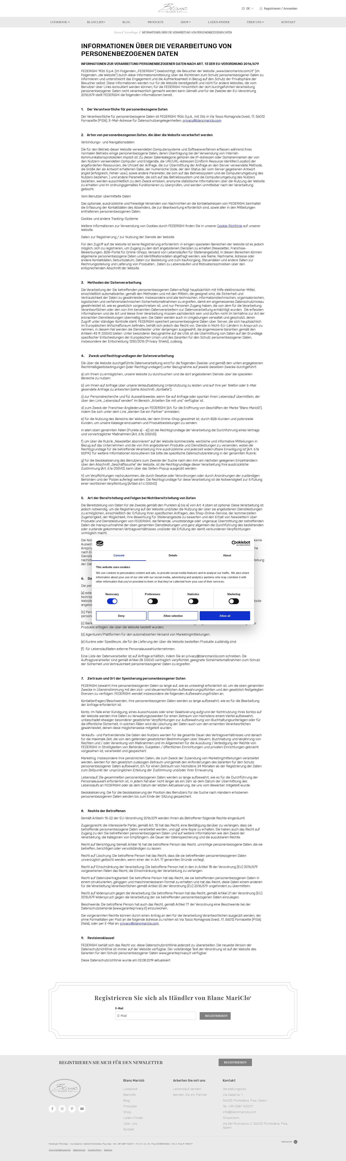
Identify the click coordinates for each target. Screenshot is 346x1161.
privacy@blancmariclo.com (202, 121)
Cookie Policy (95, 1150)
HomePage (131, 32)
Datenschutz (79, 1150)
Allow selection (173, 615)
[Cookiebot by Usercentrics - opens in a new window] (234, 543)
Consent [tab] (119, 555)
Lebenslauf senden (187, 1089)
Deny (121, 615)
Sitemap (108, 1150)
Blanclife (95, 22)
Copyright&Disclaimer (60, 1150)
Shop (185, 22)
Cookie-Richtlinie (229, 226)
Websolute (286, 1141)
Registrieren (216, 1015)
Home (117, 32)
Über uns (254, 22)
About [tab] (227, 555)
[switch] (153, 601)
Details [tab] (173, 555)
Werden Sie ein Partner (190, 1095)
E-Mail (119, 1008)
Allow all (224, 615)
